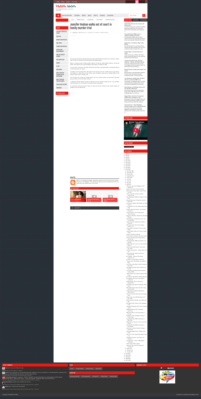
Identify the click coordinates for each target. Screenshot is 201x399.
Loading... (58, 23)
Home (58, 1)
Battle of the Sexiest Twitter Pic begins (135, 189)
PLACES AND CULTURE (61, 84)
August (128, 177)
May (128, 182)
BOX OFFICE (59, 43)
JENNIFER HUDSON (104, 32)
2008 (127, 358)
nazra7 (6, 372)
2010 (127, 355)
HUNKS (58, 63)
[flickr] (133, 1)
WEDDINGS (59, 88)
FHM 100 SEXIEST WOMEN (60, 55)
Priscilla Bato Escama (10, 377)
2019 (127, 157)
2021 (127, 154)
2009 (127, 357)
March (128, 348)
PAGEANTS (102, 15)
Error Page (74, 1)
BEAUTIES (58, 36)
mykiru (6, 386)
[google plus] (143, 1)
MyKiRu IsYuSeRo (14, 394)
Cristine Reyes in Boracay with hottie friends (136, 236)
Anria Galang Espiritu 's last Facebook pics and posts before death (14, 375)
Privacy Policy (89, 368)
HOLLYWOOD (110, 15)
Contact (68, 1)
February (129, 350)
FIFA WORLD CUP (60, 60)
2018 (127, 159)
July (128, 179)
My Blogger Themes (194, 394)
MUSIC (89, 15)
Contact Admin (79, 368)
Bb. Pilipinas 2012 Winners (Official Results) (136, 276)
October (129, 174)
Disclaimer (98, 368)
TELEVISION (77, 15)
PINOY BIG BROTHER (67, 15)
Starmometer (113, 376)
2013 (127, 167)
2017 (127, 160)
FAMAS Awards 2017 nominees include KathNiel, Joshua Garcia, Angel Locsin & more (18, 384)
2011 (127, 353)
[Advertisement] (94, 47)
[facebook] (127, 1)
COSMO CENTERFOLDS (61, 46)
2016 (127, 162)
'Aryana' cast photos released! (133, 234)
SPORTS (96, 15)
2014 (127, 165)
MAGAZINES (59, 69)
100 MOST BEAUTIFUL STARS (61, 32)
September (129, 176)
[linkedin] (140, 1)
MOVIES (84, 15)
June (128, 181)
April (128, 184)
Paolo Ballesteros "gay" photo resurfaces (9, 370)
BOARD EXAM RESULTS (61, 40)
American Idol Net (74, 376)
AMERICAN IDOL (83, 32)
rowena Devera (8, 381)
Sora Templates (184, 394)
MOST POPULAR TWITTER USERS (60, 80)
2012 (127, 169)
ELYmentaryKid (86, 376)
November (129, 172)
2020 (127, 155)
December (129, 171)
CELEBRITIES (90, 32)
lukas (6, 367)
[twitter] (130, 1)
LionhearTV (95, 376)
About (62, 1)
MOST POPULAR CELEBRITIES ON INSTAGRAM (60, 74)
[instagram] (137, 1)
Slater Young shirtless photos (133, 343)
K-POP (57, 66)
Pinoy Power (104, 376)
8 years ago (20, 370)
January (129, 351)
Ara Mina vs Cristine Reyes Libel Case (135, 259)
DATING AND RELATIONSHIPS (60, 50)
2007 (127, 360)
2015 (127, 164)
